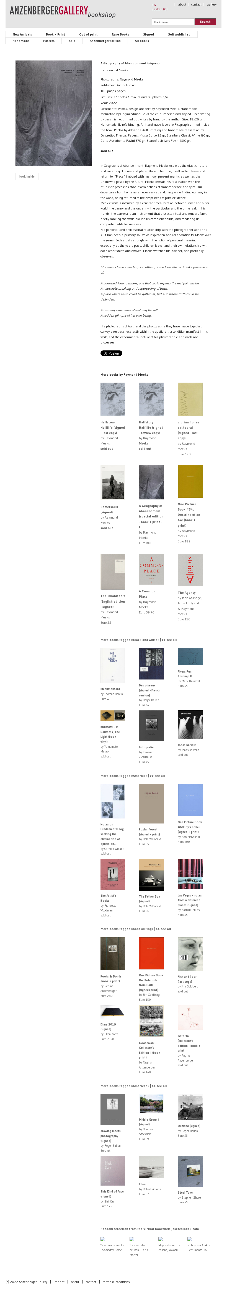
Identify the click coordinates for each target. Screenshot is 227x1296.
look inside (27, 176)
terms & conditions (116, 1282)
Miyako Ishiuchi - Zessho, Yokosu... (169, 1247)
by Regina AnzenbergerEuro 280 (111, 986)
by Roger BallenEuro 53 (189, 1131)
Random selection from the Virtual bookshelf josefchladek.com (149, 1229)
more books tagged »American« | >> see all (133, 1086)
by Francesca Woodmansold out (108, 905)
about (182, 4)
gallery (211, 4)
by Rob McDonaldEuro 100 (190, 831)
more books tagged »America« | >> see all (132, 776)
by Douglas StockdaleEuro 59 (149, 1129)
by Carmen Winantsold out (112, 839)
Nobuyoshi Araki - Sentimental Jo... (198, 1247)
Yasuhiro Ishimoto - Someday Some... (111, 1247)
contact (196, 4)
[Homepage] (62, 14)
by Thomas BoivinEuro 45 (111, 694)
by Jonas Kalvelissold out (188, 750)
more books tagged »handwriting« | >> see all (135, 929)
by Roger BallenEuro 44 (149, 695)
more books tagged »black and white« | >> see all (138, 640)
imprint (59, 1282)
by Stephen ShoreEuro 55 (189, 1197)
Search (205, 21)
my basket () (159, 6)
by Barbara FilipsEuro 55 (190, 905)
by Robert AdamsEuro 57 (150, 1189)
